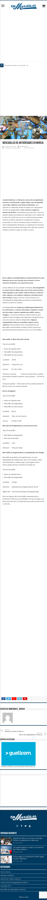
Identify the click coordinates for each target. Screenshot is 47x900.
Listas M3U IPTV (5, 886)
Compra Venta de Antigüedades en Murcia (14, 882)
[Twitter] (25, 826)
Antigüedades (24, 146)
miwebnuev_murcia (10, 146)
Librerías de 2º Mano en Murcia (10, 879)
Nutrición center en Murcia (14, 730)
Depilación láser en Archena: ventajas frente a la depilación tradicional (27, 839)
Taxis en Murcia (5, 872)
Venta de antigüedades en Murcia (30, 734)
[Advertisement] (23, 35)
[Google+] (17, 826)
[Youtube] (29, 826)
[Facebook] (21, 826)
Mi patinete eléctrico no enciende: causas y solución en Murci (23, 65)
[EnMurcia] (23, 6)
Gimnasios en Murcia (7, 875)
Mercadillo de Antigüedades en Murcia (13, 889)
